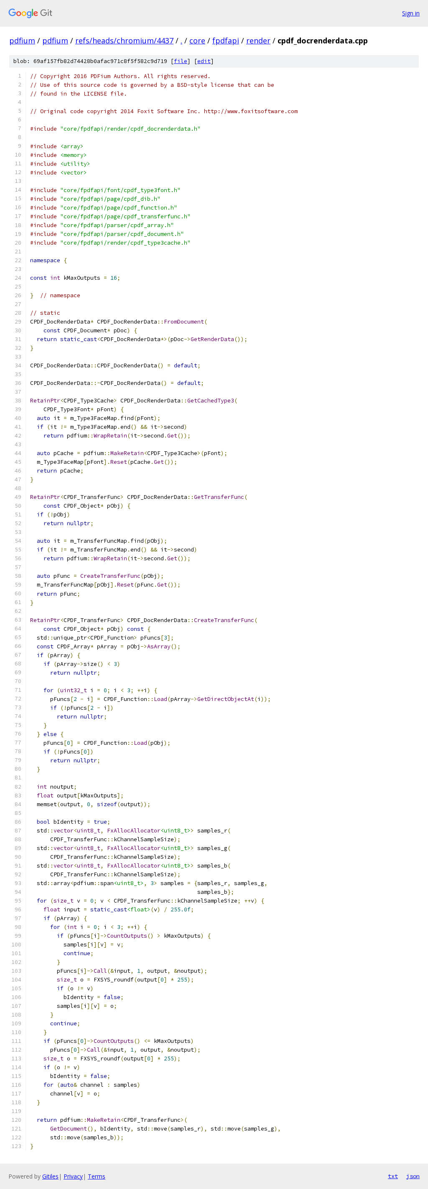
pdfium (22, 40)
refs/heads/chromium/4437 (124, 40)
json (413, 1176)
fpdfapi (225, 40)
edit (204, 61)
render (258, 40)
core (197, 40)
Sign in (411, 13)
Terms (96, 1176)
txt (393, 1176)
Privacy (73, 1176)
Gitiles (50, 1176)
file (180, 61)
